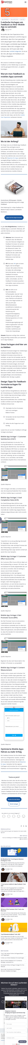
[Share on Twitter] (24, 826)
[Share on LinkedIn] (26, 826)
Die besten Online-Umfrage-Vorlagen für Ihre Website (12, 965)
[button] (25, 2)
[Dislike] (9, 816)
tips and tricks (14, 19)
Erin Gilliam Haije (9, 869)
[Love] (23, 816)
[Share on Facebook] (21, 826)
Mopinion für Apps (12, 158)
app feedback (5, 19)
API (15, 263)
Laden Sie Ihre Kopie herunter (14, 217)
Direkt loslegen (14, 804)
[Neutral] (14, 816)
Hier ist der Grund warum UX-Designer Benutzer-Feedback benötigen (11, 970)
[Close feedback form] (25, 998)
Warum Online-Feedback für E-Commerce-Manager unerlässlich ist (11, 961)
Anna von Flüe (8, 29)
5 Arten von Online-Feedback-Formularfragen (12, 958)
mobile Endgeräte (15, 51)
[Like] (18, 816)
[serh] (4, 816)
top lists (22, 19)
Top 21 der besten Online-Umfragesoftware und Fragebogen (12, 954)
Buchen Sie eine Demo (14, 799)
